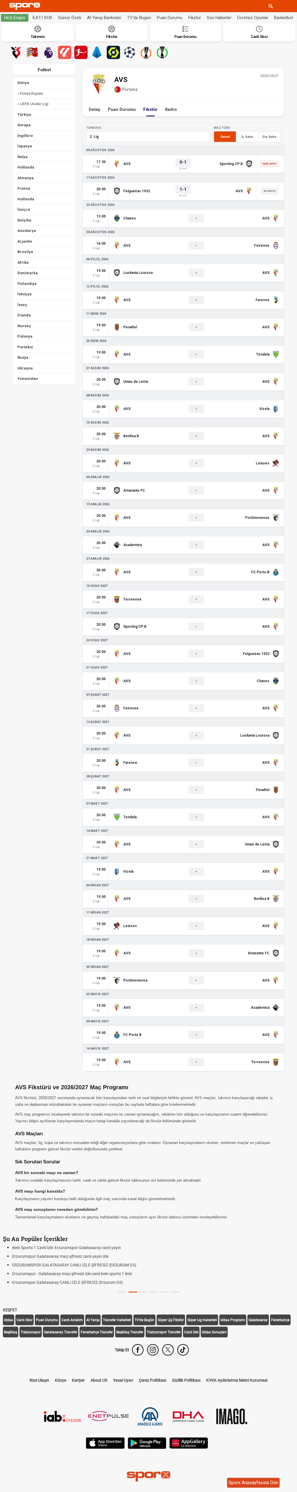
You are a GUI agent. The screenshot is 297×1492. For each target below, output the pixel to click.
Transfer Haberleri (117, 1320)
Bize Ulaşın (39, 1380)
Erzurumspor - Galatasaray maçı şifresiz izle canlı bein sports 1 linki (72, 1273)
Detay (94, 109)
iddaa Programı (232, 1320)
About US (98, 1380)
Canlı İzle (191, 1332)
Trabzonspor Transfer (164, 1332)
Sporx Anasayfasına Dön (253, 1482)
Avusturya (26, 230)
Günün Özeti (69, 17)
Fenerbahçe (280, 1320)
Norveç (24, 326)
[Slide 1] (132, 1292)
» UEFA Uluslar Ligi (32, 104)
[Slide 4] (164, 1292)
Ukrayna (25, 368)
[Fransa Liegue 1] (113, 52)
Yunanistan (27, 378)
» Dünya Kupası (30, 93)
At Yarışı (92, 1320)
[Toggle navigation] (282, 6)
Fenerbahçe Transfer (97, 1332)
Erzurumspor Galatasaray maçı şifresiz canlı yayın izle (60, 1256)
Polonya (24, 336)
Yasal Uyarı (123, 1380)
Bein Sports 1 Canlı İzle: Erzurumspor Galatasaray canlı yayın (66, 1247)
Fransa (23, 188)
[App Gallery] (188, 1442)
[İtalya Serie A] (97, 52)
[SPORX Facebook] (137, 1349)
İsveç (22, 305)
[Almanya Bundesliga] (81, 52)
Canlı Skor (24, 1320)
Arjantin (24, 241)
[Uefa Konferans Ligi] (162, 52)
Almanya (25, 178)
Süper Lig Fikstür (171, 1320)
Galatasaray (258, 1320)
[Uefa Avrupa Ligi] (146, 52)
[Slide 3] (153, 1292)
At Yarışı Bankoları (104, 17)
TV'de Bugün (139, 17)
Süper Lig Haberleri (202, 1320)
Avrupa (24, 125)
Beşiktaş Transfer (129, 1332)
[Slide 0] (122, 1292)
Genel (225, 137)
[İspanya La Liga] (64, 52)
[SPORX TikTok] (183, 1349)
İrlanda (24, 315)
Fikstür (194, 17)
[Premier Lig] (48, 52)
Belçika (24, 220)
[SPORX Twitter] (168, 1349)
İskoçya (24, 294)
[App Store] (105, 1442)
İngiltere (25, 135)
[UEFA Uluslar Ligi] (32, 52)
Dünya (23, 82)
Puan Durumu (169, 17)
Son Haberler (219, 17)
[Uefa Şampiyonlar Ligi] (129, 52)
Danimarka (27, 273)
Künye (60, 1380)
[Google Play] (147, 1442)
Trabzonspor (31, 1332)
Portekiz (25, 347)
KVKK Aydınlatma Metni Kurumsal (236, 1380)
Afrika (23, 262)
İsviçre (23, 209)
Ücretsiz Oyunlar (252, 17)
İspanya (24, 146)
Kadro (171, 109)
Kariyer (78, 1380)
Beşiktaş (10, 1332)
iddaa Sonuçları (214, 1332)
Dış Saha (269, 137)
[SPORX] (148, 1476)
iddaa (8, 1320)
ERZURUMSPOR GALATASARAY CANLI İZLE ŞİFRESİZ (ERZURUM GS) (74, 1265)
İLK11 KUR (42, 17)
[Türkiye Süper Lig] (16, 52)
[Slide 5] (174, 1292)
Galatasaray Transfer (60, 1332)
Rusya (22, 357)
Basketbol (283, 17)
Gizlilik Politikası (186, 1380)
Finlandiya (27, 283)
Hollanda (25, 167)
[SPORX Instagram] (152, 1349)
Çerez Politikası (152, 1380)
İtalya (22, 157)
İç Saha (247, 137)
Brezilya (25, 252)
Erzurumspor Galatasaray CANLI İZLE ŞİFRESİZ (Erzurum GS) (67, 1282)
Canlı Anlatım (72, 1320)
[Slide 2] (143, 1292)
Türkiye (24, 114)
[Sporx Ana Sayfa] (25, 6)
